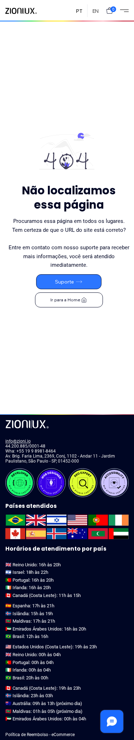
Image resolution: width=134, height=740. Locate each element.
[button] (109, 10)
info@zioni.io (18, 441)
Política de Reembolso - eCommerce (40, 734)
